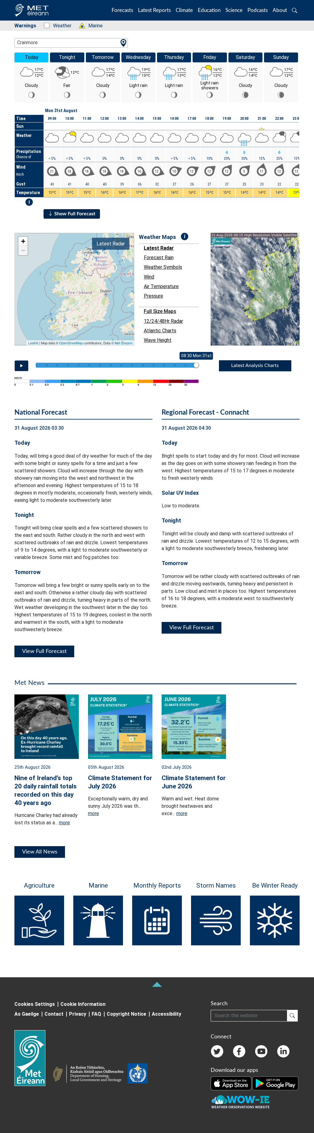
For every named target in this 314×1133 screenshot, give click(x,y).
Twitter (217, 1051)
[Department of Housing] (90, 1074)
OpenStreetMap (71, 342)
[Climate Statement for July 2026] (120, 726)
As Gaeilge (26, 1014)
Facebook (239, 1051)
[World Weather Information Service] (138, 1074)
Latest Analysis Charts (255, 365)
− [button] (23, 250)
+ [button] (23, 241)
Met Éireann (123, 342)
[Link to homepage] (33, 1058)
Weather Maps (157, 237)
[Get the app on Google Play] (275, 1082)
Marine (92, 26)
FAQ (96, 1014)
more (64, 823)
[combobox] (71, 43)
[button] (294, 10)
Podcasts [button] (257, 10)
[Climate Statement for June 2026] (194, 726)
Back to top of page (157, 984)
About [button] (280, 10)
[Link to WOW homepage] (240, 1102)
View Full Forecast (44, 651)
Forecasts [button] (122, 10)
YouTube (261, 1051)
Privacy (77, 1014)
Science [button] (234, 10)
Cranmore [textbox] (27, 42)
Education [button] (209, 10)
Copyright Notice (126, 1014)
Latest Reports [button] (154, 10)
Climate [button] (184, 10)
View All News (39, 852)
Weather (59, 26)
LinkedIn (283, 1051)
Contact (53, 1014)
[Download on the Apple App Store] (231, 1082)
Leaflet (33, 342)
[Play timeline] (21, 365)
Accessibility (166, 1014)
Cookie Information (82, 1004)
